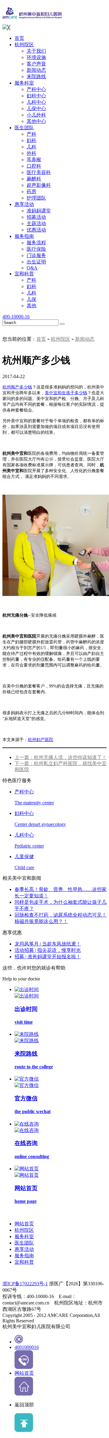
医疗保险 (36, 249)
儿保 (31, 299)
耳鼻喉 (34, 159)
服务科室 (24, 82)
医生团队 (24, 127)
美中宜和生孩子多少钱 (66, 393)
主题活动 (36, 223)
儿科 (31, 146)
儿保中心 (36, 108)
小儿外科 (36, 114)
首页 (19, 38)
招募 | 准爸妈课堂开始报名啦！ (48, 956)
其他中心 (36, 121)
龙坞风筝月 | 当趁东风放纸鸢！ (48, 943)
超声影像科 (39, 185)
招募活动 (36, 217)
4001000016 (27, 1347)
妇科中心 (36, 95)
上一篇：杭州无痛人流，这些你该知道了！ (61, 757)
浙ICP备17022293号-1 (25, 1283)
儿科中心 (36, 102)
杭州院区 (24, 44)
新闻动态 (36, 70)
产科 (31, 134)
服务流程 (36, 242)
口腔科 (34, 166)
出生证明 (36, 261)
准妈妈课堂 (39, 210)
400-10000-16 (16, 316)
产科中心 (36, 89)
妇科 (31, 140)
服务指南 (24, 236)
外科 (31, 153)
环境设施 (36, 57)
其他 (31, 305)
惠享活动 (24, 204)
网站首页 (24, 1223)
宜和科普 (24, 273)
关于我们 (36, 51)
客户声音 (36, 63)
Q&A (32, 267)
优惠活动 (36, 229)
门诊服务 (36, 255)
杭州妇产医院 (40, 739)
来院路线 (36, 76)
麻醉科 (34, 178)
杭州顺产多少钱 (17, 387)
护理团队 (36, 197)
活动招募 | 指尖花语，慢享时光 (48, 950)
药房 (31, 191)
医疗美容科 (39, 172)
